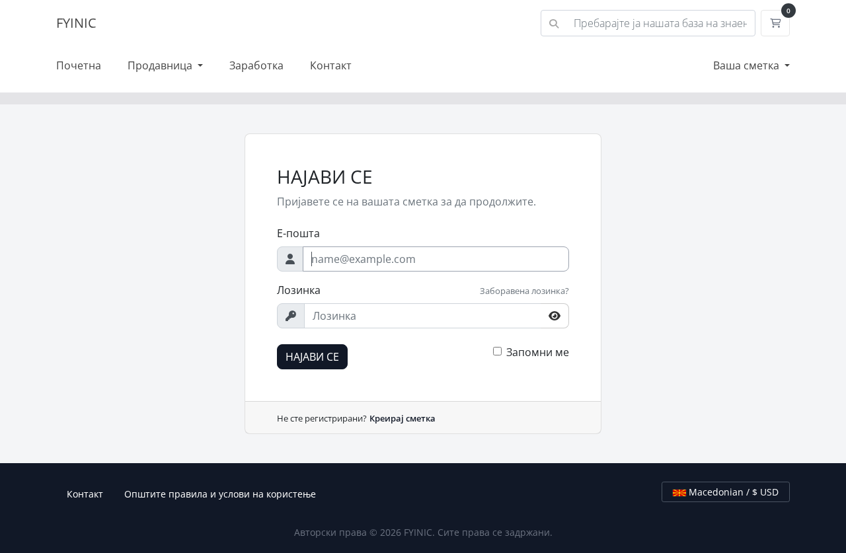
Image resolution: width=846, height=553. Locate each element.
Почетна (78, 65)
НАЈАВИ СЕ (312, 357)
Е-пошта (298, 233)
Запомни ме (537, 352)
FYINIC (76, 23)
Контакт (331, 65)
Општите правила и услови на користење (220, 494)
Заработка (256, 65)
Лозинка (299, 290)
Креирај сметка (402, 418)
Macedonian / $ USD (732, 492)
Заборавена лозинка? (524, 291)
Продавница (161, 65)
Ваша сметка (747, 65)
